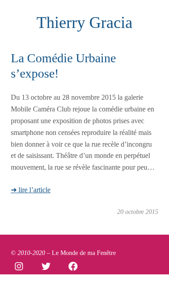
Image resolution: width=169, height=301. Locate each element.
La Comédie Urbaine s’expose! (63, 65)
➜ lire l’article (30, 190)
